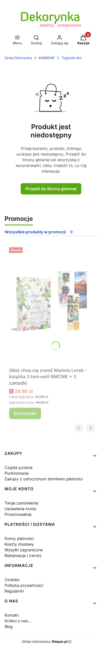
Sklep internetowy (44, 641)
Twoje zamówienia (21, 503)
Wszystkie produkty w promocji (35, 231)
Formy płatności (19, 538)
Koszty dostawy (19, 544)
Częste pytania (19, 467)
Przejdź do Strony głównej (51, 188)
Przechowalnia (18, 514)
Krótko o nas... (18, 620)
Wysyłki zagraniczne (24, 549)
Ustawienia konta (20, 508)
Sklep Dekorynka (18, 58)
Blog (9, 626)
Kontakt (12, 615)
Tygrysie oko (71, 58)
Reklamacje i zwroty (23, 555)
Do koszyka (25, 413)
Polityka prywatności (24, 585)
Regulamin (14, 591)
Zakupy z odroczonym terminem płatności (44, 478)
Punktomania (17, 473)
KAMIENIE (47, 58)
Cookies (12, 579)
